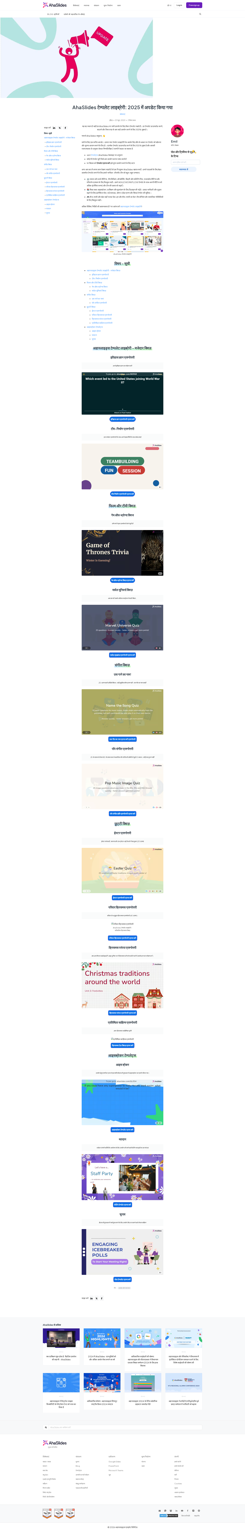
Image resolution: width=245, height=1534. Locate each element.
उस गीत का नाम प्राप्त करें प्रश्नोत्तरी (122, 739)
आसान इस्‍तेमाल (179, 1492)
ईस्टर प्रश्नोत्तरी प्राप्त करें (122, 897)
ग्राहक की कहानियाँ (82, 1488)
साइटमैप (197, 1515)
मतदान (48, 209)
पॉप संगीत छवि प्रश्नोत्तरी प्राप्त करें (122, 813)
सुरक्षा (176, 1488)
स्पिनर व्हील (46, 1488)
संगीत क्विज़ (48, 164)
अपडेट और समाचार (124, 1288)
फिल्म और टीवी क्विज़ (51, 151)
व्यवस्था (86, 5)
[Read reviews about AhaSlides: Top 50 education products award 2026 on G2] (58, 1514)
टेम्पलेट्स (94, 155)
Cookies (178, 1483)
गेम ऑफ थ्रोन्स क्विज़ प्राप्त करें (122, 580)
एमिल (111, 120)
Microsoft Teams (116, 1470)
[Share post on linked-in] (54, 127)
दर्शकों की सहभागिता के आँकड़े (74, 14)
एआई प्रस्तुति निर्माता (49, 1479)
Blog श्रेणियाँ (53, 14)
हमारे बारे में (177, 1461)
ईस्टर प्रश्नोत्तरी (51, 182)
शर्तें (175, 1475)
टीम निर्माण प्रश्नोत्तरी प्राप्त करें (122, 494)
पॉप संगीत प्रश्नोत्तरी (53, 173)
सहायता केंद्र (80, 1479)
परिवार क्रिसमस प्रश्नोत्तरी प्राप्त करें (122, 938)
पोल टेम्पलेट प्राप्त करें (123, 1279)
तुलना (77, 1461)
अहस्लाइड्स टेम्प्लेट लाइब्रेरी (131, 206)
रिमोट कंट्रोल (47, 1492)
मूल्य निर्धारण (108, 5)
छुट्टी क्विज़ (48, 178)
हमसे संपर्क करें (178, 1466)
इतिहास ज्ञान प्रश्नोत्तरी (54, 142)
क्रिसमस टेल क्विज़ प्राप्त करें (122, 1045)
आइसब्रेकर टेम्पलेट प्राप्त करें (122, 1129)
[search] (200, 14)
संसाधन (96, 5)
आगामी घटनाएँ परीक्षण (82, 1475)
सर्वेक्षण (45, 1483)
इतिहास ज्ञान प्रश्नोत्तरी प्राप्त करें (122, 419)
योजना (144, 1461)
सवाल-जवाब (47, 1461)
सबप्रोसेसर (178, 1496)
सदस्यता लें (183, 169)
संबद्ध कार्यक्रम (80, 1483)
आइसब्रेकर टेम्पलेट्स (51, 200)
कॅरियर (176, 1470)
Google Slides (115, 1461)
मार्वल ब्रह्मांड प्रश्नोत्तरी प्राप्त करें (122, 655)
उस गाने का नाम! (52, 169)
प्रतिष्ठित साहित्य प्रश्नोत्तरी (55, 195)
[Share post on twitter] (59, 127)
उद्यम (119, 5)
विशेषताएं (76, 5)
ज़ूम (110, 1475)
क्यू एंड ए (45, 1475)
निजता (176, 1479)
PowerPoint (114, 1466)
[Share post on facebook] (65, 127)
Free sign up (194, 5)
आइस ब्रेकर (50, 204)
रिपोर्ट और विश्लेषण (48, 1496)
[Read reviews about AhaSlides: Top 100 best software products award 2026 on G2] (47, 1514)
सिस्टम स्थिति (185, 1515)
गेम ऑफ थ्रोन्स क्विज (53, 156)
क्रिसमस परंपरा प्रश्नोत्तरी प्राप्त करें (122, 1012)
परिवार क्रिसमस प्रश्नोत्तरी (55, 187)
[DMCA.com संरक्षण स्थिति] (168, 1516)
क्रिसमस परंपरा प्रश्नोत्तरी (55, 191)
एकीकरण (112, 1456)
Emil (174, 141)
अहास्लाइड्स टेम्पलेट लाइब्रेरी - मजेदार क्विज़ (59, 137)
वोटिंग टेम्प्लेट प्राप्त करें (122, 1204)
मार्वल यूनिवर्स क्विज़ (52, 160)
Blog (78, 1466)
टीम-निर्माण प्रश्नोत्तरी (53, 146)
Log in (179, 5)
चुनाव (48, 213)
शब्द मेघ (45, 1470)
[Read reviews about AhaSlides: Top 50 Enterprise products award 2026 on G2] (70, 1514)
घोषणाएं (122, 114)
